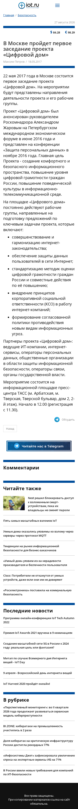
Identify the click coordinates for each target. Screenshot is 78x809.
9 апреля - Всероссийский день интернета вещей (37, 673)
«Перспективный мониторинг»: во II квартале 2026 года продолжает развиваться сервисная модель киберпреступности (35, 711)
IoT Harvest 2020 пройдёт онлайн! (26, 684)
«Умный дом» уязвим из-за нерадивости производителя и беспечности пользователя (35, 563)
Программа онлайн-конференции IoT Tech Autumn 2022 (38, 620)
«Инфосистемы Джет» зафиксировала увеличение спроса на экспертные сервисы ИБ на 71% (39, 757)
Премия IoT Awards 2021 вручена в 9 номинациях (37, 633)
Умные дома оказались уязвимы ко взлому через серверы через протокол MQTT (38, 533)
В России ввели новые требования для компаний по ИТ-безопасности (38, 772)
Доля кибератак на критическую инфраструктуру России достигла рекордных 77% (38, 743)
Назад (10, 429)
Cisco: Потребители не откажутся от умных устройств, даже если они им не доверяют (33, 578)
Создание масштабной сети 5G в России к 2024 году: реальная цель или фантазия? (36, 646)
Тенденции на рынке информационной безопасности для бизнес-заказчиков (31, 548)
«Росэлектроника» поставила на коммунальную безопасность (37, 592)
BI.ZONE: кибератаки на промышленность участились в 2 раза (33, 728)
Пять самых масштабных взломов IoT (30, 521)
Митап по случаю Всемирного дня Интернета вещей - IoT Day (35, 660)
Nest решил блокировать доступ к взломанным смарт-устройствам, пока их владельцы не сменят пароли (51, 504)
